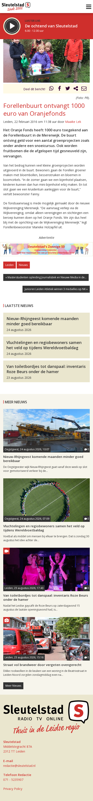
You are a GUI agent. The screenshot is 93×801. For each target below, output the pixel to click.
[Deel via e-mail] (84, 89)
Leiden (9, 265)
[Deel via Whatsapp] (51, 89)
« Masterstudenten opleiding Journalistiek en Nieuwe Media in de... (46, 277)
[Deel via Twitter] (67, 89)
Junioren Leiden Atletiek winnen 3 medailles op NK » (56, 289)
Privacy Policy (12, 789)
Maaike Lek (73, 122)
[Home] (16, 5)
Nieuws (23, 265)
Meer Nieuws (13, 686)
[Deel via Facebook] (59, 89)
